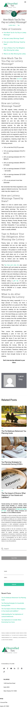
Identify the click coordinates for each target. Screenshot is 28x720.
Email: (5, 577)
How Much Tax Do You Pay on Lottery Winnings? (14, 21)
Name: (5, 571)
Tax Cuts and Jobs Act (11, 265)
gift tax (15, 281)
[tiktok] (4, 671)
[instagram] (18, 668)
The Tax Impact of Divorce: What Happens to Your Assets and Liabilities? (13, 495)
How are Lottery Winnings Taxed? (14, 38)
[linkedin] (14, 668)
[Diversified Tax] (10, 8)
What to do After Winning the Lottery (15, 54)
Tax (18, 25)
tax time (19, 78)
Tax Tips (14, 558)
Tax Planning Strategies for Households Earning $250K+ (12, 463)
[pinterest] (21, 668)
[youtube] (11, 668)
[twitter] (4, 668)
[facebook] (7, 668)
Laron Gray (12, 25)
